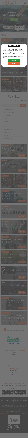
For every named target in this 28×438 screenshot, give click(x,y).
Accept (14, 60)
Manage (14, 63)
